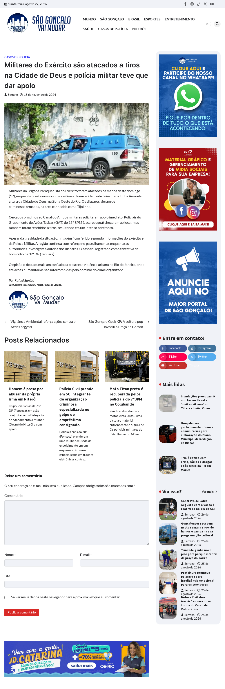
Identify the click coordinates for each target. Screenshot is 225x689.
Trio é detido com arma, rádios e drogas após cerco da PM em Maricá (196, 464)
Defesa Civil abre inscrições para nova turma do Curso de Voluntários (196, 603)
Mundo (89, 19)
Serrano (13, 94)
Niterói (139, 29)
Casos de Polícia (113, 29)
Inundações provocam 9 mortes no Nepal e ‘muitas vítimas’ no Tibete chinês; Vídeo (198, 402)
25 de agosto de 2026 (195, 542)
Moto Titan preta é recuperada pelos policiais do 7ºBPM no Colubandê (126, 396)
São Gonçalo (112, 19)
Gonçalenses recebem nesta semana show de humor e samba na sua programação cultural (197, 529)
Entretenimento (180, 19)
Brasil (134, 19)
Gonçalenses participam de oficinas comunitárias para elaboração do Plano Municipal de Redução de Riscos (197, 433)
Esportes (152, 19)
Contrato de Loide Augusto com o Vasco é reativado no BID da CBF (198, 505)
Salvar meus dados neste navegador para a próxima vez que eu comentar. (65, 597)
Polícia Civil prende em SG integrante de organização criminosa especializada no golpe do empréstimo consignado (76, 406)
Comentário (14, 495)
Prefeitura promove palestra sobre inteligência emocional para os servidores (197, 578)
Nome (10, 554)
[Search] (217, 24)
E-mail (86, 554)
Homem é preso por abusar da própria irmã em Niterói (26, 394)
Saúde (88, 29)
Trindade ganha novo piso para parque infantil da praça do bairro (199, 554)
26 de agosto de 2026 (195, 516)
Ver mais (208, 491)
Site (7, 576)
